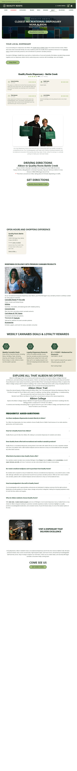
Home (5, 10)
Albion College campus (20, 401)
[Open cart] (71, 5)
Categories (22, 10)
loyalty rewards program (22, 502)
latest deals (52, 554)
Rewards (45, 10)
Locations (62, 10)
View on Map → (12, 251)
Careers (71, 10)
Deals (38, 10)
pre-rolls (17, 462)
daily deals (11, 502)
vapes (7, 462)
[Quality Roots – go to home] (12, 6)
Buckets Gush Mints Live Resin (20, 396)
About (53, 10)
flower (41, 460)
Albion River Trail (36, 390)
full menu (37, 554)
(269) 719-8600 (16, 242)
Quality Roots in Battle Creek (40, 47)
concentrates (59, 460)
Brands (32, 10)
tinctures (12, 462)
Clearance (13, 10)
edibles (50, 460)
